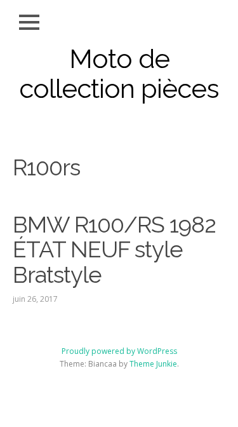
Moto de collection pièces (119, 73)
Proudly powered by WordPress (119, 351)
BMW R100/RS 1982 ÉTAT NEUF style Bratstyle (114, 249)
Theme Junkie (153, 363)
